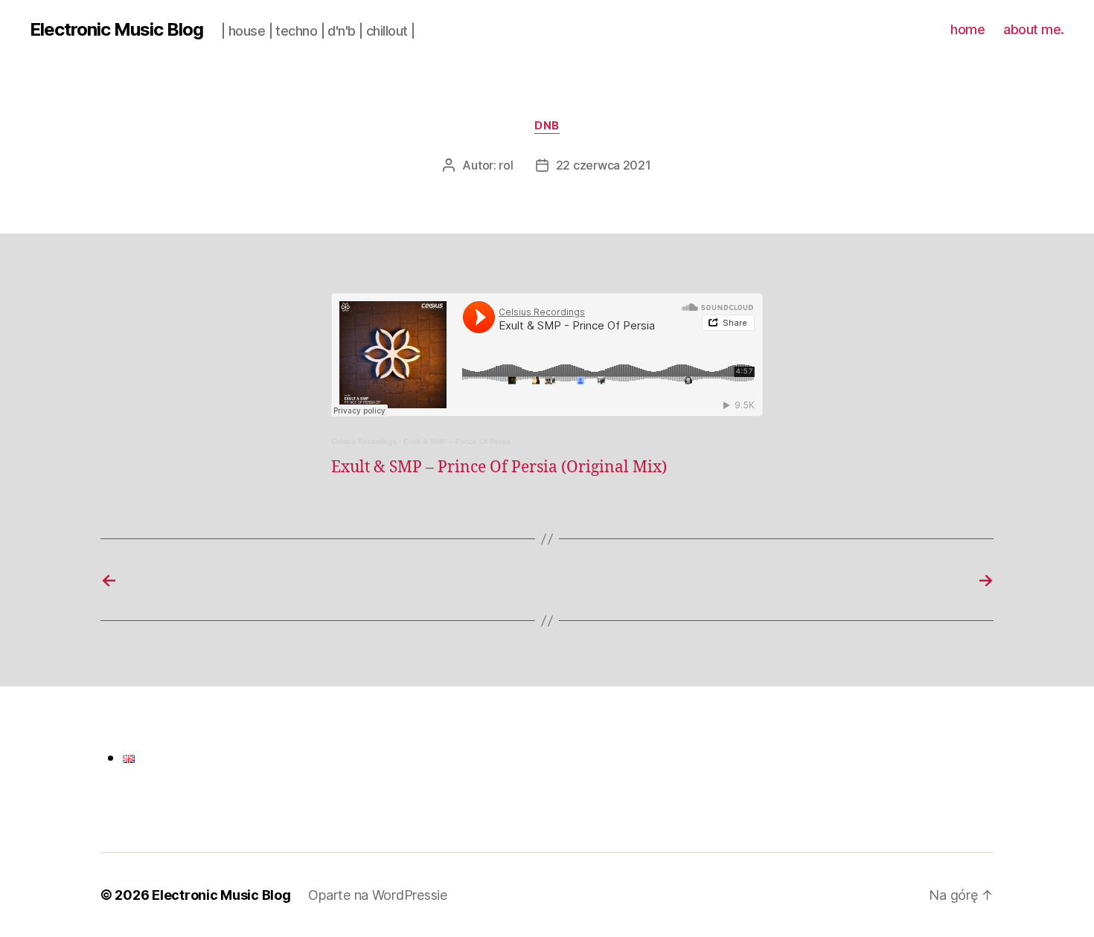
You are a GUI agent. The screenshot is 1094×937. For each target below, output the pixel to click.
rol (506, 165)
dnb (547, 125)
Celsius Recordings (364, 441)
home (967, 29)
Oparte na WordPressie (377, 895)
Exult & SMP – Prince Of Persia (457, 441)
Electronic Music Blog (116, 30)
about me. (1033, 29)
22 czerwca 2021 (603, 165)
